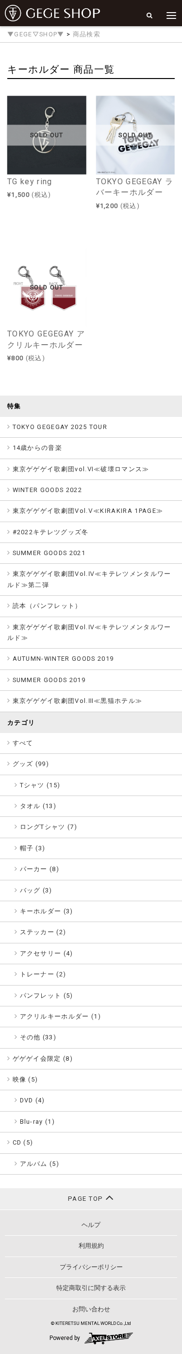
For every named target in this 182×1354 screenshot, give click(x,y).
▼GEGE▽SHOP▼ (36, 34)
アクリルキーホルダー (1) (60, 1016)
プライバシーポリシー (91, 1267)
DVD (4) (32, 1100)
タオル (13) (38, 806)
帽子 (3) (33, 848)
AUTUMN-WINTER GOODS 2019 (63, 658)
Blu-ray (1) (37, 1121)
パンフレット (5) (46, 995)
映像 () (25, 1079)
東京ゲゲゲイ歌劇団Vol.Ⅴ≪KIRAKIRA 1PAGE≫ (88, 510)
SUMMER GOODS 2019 (49, 680)
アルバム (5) (40, 1163)
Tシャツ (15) (40, 785)
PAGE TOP (86, 1198)
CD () (23, 1142)
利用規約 (91, 1245)
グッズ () (31, 763)
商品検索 (86, 34)
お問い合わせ (91, 1309)
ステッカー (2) (43, 932)
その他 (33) (38, 1037)
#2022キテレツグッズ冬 (51, 532)
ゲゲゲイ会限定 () (43, 1058)
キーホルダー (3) (46, 911)
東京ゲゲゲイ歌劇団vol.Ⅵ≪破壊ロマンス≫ (81, 469)
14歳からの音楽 (38, 447)
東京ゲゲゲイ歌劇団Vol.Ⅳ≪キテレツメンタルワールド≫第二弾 (89, 579)
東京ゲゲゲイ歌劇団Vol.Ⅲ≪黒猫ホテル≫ (78, 700)
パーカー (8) (40, 869)
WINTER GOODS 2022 (48, 490)
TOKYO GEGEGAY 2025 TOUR (60, 426)
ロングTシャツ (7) (49, 826)
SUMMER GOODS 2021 (49, 553)
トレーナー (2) (43, 974)
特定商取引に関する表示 (91, 1287)
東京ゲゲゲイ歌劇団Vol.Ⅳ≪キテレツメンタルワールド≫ (89, 632)
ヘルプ (91, 1224)
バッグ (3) (36, 890)
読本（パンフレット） (47, 605)
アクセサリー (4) (46, 953)
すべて (23, 743)
